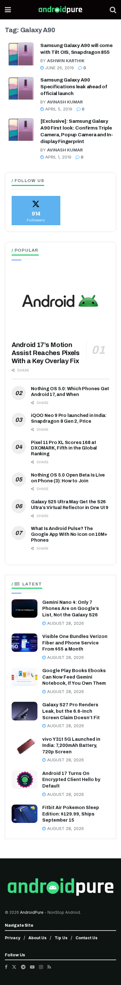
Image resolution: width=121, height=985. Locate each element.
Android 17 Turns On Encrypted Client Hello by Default (71, 779)
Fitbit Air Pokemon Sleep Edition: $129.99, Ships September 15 (70, 814)
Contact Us (86, 937)
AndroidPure (32, 912)
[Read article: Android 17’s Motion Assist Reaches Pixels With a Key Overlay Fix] (60, 301)
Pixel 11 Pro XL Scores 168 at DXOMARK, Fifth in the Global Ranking (64, 448)
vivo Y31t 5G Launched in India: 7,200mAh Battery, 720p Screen (71, 745)
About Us (37, 937)
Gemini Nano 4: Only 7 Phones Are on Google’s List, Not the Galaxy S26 (70, 608)
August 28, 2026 (65, 623)
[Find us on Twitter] (14, 967)
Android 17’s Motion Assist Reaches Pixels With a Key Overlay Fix (46, 352)
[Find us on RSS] (49, 967)
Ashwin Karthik (66, 60)
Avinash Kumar (65, 102)
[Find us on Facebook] (6, 967)
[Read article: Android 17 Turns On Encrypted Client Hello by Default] (24, 779)
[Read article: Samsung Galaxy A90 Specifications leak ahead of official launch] (21, 88)
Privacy (12, 937)
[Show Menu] (8, 9)
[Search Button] (113, 9)
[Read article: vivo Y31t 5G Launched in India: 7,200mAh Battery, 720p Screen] (24, 745)
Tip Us (61, 937)
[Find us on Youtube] (32, 967)
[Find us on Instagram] (41, 967)
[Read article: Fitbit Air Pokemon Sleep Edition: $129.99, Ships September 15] (24, 814)
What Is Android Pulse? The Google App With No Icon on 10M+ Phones (69, 534)
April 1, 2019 (57, 157)
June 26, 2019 (59, 67)
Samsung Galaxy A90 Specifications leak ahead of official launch (73, 86)
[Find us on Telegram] (23, 967)
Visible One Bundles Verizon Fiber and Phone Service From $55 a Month (74, 643)
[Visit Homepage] (60, 9)
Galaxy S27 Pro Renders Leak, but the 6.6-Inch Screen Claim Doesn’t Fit (71, 711)
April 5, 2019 (58, 109)
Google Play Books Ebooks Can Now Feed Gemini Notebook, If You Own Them (74, 677)
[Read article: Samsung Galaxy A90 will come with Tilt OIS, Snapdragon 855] (21, 53)
